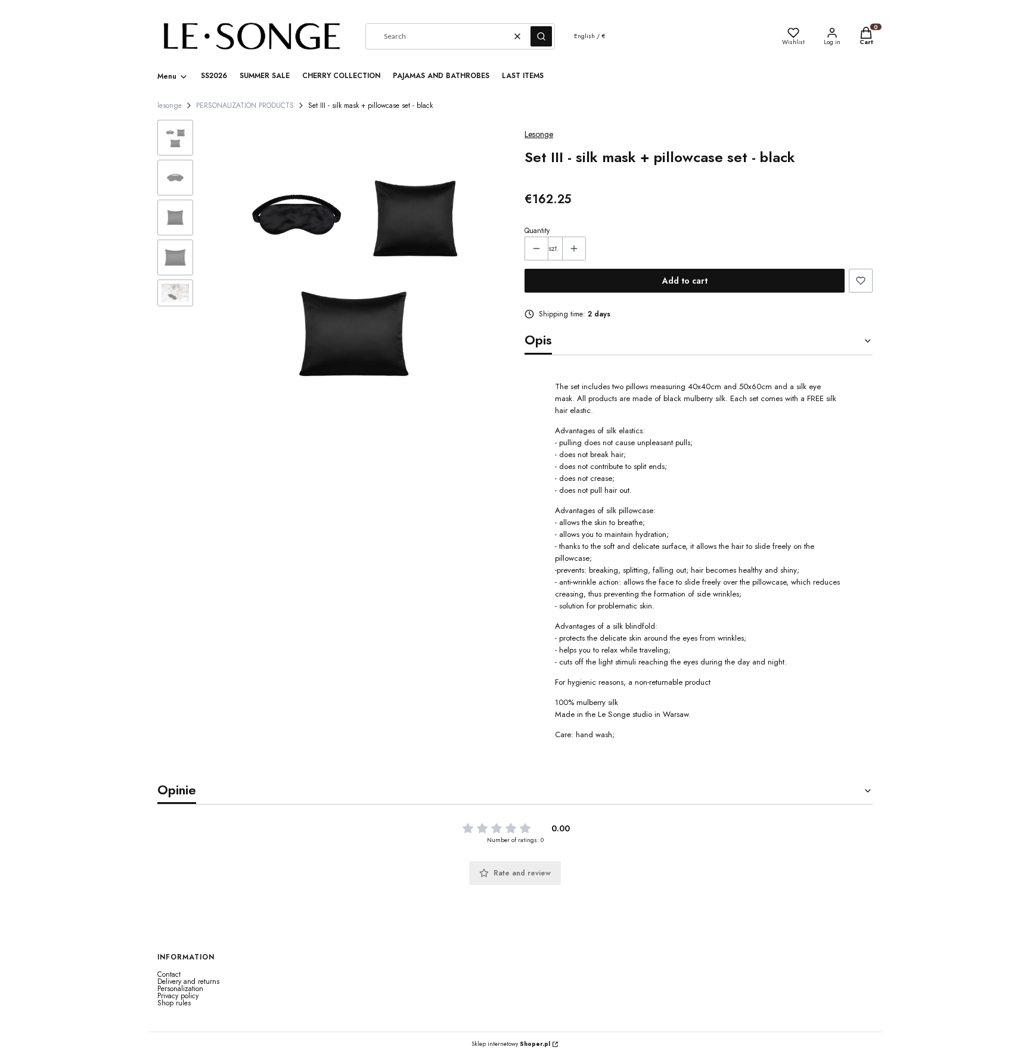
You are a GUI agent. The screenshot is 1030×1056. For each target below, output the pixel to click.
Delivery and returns (188, 981)
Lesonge (539, 134)
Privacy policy (177, 995)
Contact (169, 974)
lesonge (169, 105)
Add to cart (685, 281)
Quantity (537, 230)
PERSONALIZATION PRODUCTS (245, 105)
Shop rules (174, 1003)
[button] (541, 36)
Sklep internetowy (510, 1044)
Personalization (180, 988)
